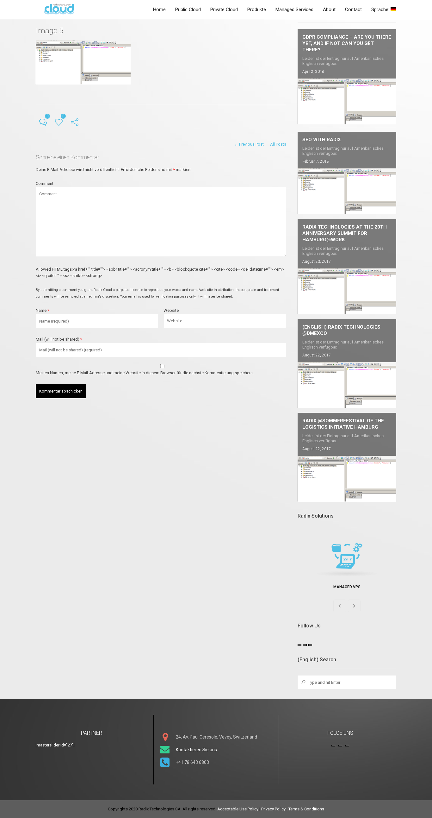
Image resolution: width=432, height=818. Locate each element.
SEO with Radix (321, 139)
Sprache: (381, 9)
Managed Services (294, 9)
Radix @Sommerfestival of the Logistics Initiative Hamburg (343, 424)
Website (171, 310)
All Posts (278, 144)
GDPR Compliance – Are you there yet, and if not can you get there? (346, 43)
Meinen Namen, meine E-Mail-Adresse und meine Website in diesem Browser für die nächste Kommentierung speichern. (145, 372)
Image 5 (49, 30)
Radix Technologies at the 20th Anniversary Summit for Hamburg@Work (344, 233)
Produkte (256, 9)
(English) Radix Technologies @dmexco (341, 330)
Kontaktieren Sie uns (196, 749)
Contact (353, 9)
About (329, 9)
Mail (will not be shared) (59, 339)
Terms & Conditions (306, 809)
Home (159, 9)
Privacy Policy (273, 809)
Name (42, 310)
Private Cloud (224, 9)
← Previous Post (249, 144)
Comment (44, 183)
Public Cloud (188, 9)
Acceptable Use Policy (237, 809)
